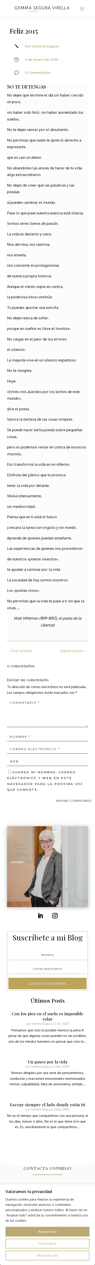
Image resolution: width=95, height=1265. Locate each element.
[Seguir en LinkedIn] (40, 916)
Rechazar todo (47, 1255)
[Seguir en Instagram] (55, 916)
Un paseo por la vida (47, 1062)
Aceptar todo (47, 1231)
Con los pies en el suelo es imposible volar (47, 1016)
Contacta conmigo (48, 1168)
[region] (47, 1224)
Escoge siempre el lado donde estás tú (47, 1104)
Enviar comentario (74, 800)
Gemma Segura (41, 1023)
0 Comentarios (37, 72)
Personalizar (48, 1243)
